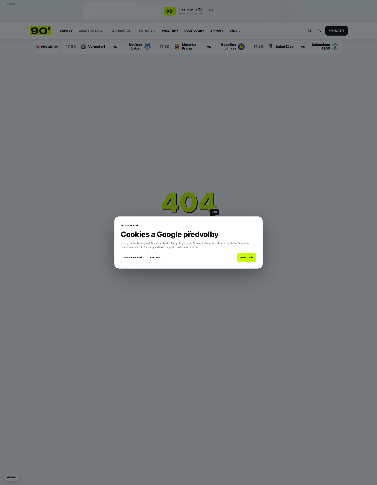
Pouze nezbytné (133, 257)
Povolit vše (246, 257)
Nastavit (155, 257)
